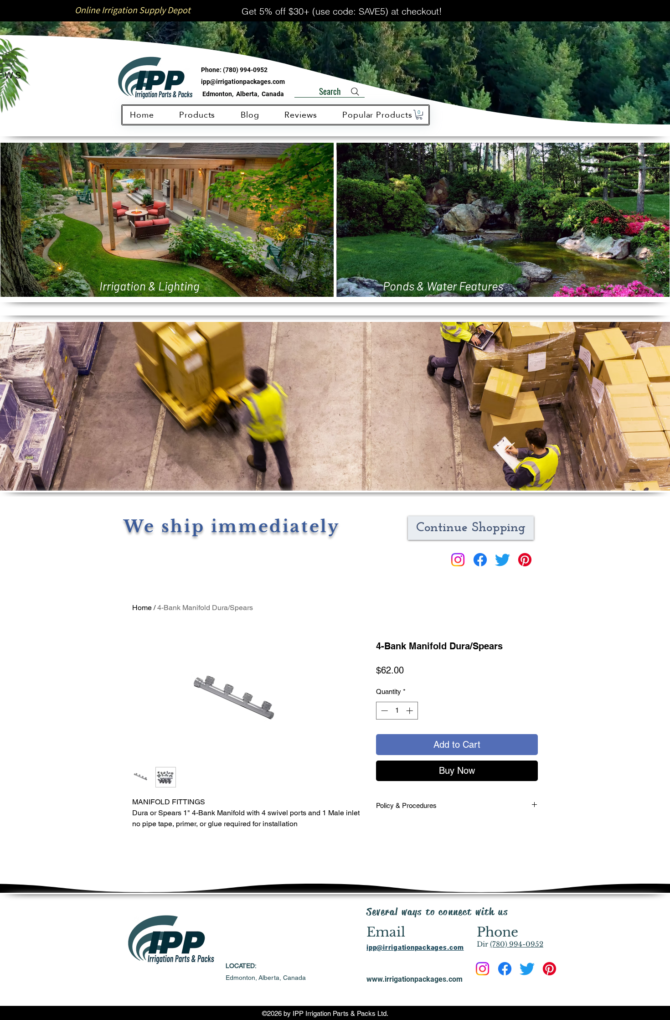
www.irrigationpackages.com (414, 979)
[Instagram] (458, 560)
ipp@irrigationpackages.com (243, 81)
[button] (419, 114)
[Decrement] (383, 710)
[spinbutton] (396, 710)
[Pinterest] (525, 560)
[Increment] (410, 710)
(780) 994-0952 (245, 69)
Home (142, 607)
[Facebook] (480, 560)
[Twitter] (502, 560)
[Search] (355, 91)
